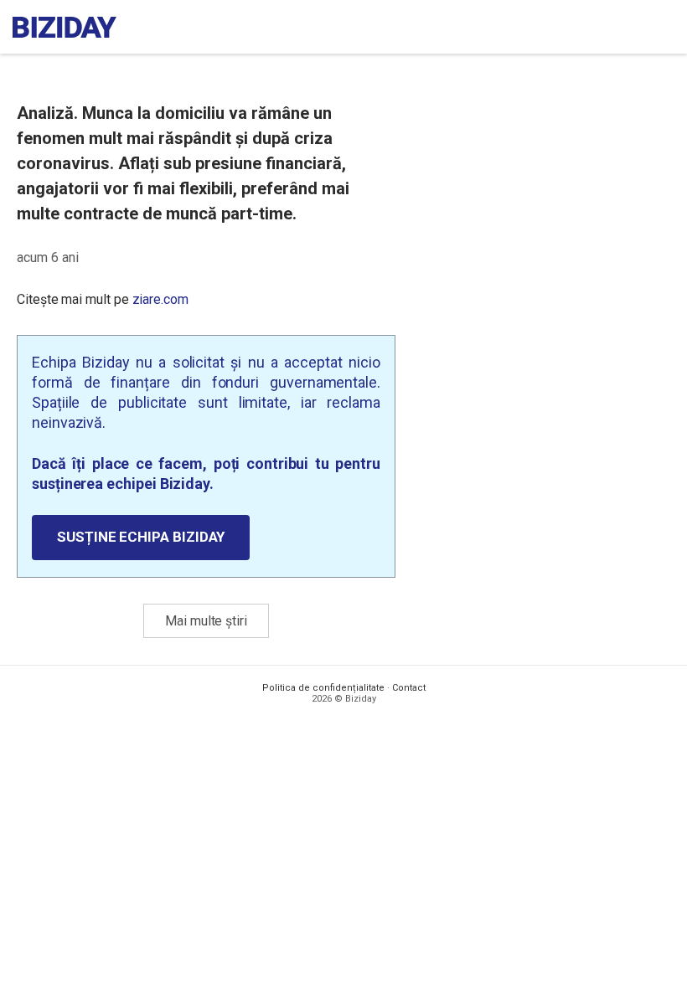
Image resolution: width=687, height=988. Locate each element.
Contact (409, 687)
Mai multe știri (206, 621)
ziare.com (160, 299)
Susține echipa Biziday (141, 536)
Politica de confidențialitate (323, 687)
